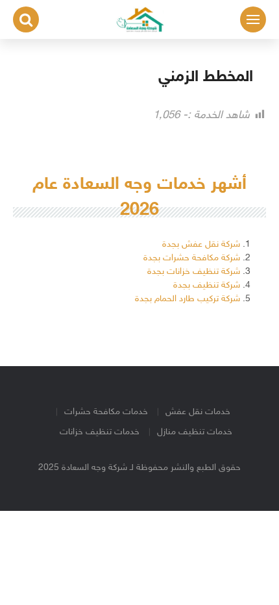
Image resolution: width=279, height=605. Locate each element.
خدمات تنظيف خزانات (100, 432)
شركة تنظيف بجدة (206, 285)
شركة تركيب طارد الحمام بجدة (187, 298)
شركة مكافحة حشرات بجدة (191, 258)
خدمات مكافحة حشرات (106, 411)
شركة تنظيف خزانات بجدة (193, 271)
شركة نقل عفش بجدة (201, 244)
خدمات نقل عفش (197, 411)
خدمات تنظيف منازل (194, 432)
